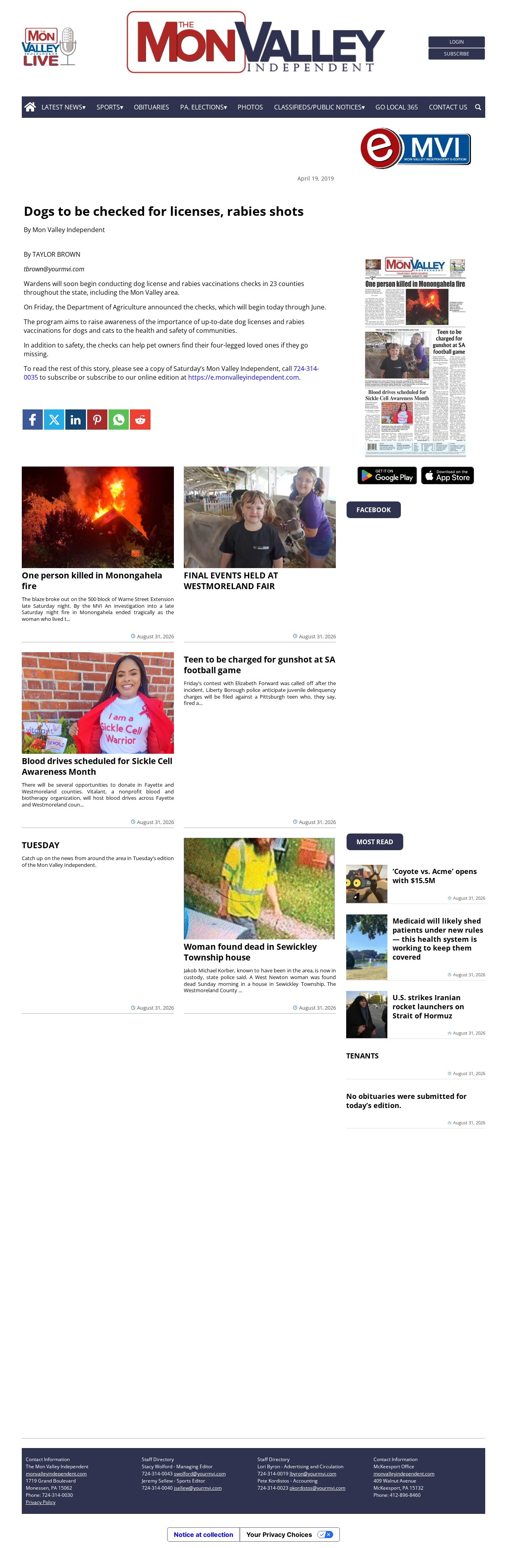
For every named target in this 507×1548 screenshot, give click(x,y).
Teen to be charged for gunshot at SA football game (259, 665)
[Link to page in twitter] (54, 419)
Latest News (62, 107)
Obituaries (151, 107)
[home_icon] (30, 107)
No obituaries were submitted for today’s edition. (406, 1100)
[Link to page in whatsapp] (119, 419)
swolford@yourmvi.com (200, 1473)
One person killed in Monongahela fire (92, 581)
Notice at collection (203, 1534)
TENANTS (362, 1055)
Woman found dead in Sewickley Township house (250, 952)
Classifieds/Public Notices (318, 107)
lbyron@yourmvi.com (313, 1473)
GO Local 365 (396, 107)
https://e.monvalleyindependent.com (243, 377)
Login (457, 41)
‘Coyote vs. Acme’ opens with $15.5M (435, 875)
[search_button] (478, 107)
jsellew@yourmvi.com (198, 1488)
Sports (108, 107)
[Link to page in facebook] (33, 419)
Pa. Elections (202, 107)
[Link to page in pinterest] (97, 419)
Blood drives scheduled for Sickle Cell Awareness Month (97, 766)
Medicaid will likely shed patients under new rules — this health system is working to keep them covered (438, 939)
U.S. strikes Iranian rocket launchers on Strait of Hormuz (428, 1006)
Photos (250, 107)
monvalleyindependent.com (56, 1473)
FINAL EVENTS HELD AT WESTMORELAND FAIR (231, 581)
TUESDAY (40, 845)
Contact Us (448, 107)
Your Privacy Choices (279, 1534)
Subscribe (456, 53)
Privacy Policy (40, 1502)
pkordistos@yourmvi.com (317, 1488)
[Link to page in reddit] (140, 419)
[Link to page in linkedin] (75, 419)
